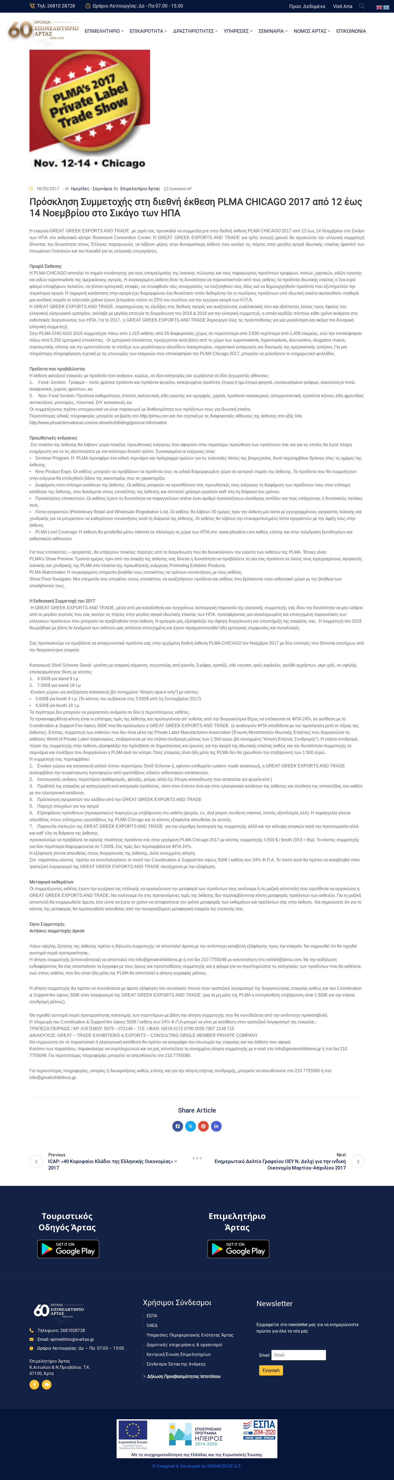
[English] (379, 7)
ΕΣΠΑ (152, 1315)
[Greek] (386, 7)
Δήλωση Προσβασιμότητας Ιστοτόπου (184, 1376)
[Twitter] (190, 1126)
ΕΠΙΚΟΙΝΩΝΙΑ (351, 31)
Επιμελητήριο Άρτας (140, 188)
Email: (66, 1339)
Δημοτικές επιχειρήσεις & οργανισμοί (184, 1344)
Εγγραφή (271, 1370)
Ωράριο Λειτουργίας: (80, 1348)
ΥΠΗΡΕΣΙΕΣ (236, 31)
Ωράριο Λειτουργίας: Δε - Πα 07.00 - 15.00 (138, 6)
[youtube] (46, 1384)
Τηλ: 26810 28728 (56, 6)
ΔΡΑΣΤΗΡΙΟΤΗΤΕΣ (193, 31)
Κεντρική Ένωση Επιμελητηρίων (179, 1354)
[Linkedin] (216, 1126)
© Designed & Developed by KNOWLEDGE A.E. (197, 1466)
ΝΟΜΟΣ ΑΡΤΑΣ (310, 31)
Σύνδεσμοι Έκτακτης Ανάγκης (176, 1364)
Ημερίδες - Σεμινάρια (91, 188)
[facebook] (34, 1384)
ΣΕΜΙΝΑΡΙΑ (271, 31)
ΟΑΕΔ (152, 1325)
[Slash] (197, 1158)
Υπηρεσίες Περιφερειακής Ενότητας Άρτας (190, 1335)
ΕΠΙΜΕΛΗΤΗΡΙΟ (102, 31)
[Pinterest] (203, 1126)
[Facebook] (177, 1126)
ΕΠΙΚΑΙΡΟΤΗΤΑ (146, 31)
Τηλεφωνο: (61, 1330)
